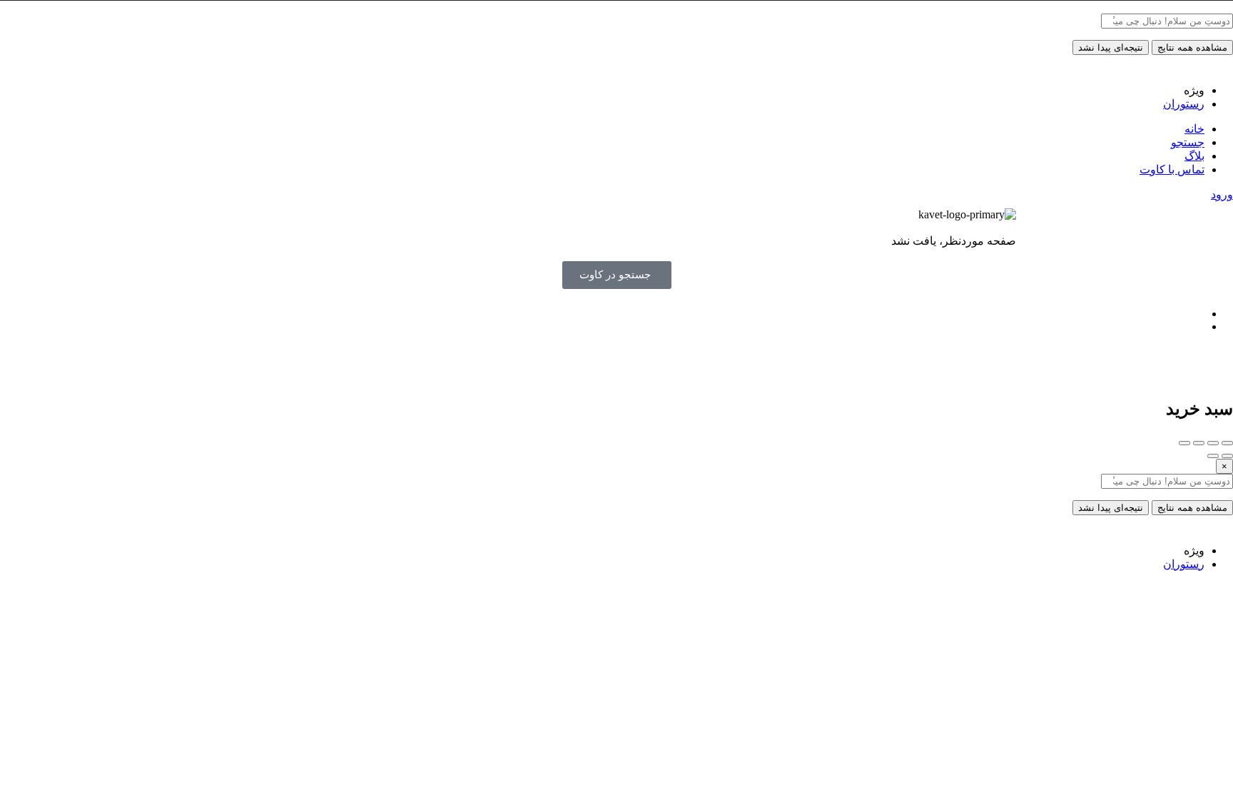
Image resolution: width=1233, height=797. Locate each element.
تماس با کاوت (1172, 169)
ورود (1222, 194)
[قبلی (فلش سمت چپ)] (1227, 456)
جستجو (1187, 142)
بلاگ (1194, 156)
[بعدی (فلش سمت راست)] (1213, 456)
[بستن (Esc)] (1227, 443)
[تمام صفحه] (1198, 443)
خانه (1194, 129)
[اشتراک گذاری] (1213, 443)
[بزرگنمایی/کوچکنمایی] (1184, 443)
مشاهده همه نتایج (1192, 47)
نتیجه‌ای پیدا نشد (1110, 47)
